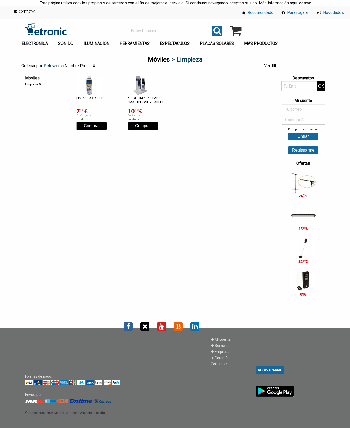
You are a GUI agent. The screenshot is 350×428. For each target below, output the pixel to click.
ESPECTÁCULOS (175, 43)
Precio (86, 65)
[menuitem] (35, 42)
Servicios (221, 346)
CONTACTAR (27, 12)
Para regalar (297, 12)
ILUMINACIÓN (96, 43)
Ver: (268, 65)
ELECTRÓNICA (35, 43)
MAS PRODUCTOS (261, 43)
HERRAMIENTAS (135, 43)
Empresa (221, 352)
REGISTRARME (270, 370)
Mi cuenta (222, 339)
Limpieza (31, 84)
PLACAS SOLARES (217, 43)
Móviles (159, 59)
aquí (293, 3)
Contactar (219, 364)
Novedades (333, 12)
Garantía (221, 358)
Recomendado (259, 12)
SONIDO (65, 43)
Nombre (72, 65)
